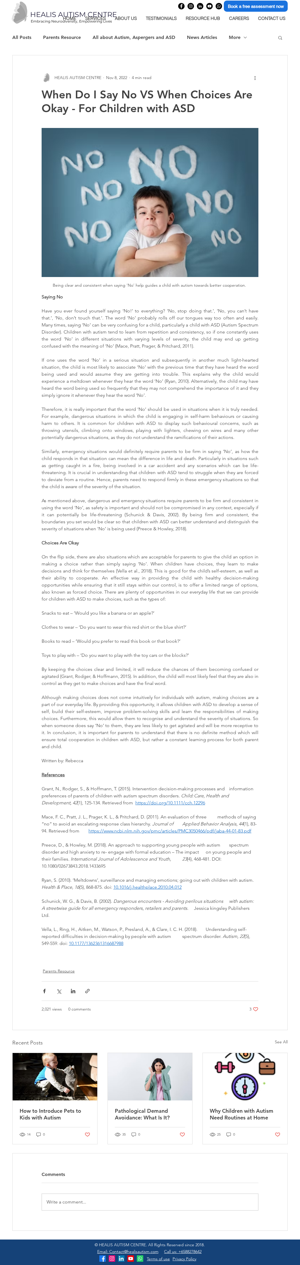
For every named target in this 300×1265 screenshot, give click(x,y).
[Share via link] (87, 991)
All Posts (21, 37)
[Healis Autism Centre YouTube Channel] (209, 6)
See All (281, 1042)
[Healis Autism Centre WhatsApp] (219, 6)
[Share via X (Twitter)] (59, 991)
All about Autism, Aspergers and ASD (134, 37)
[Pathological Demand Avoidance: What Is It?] (150, 1076)
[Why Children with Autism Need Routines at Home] (245, 1076)
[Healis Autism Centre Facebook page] (181, 6)
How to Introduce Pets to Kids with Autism (50, 1114)
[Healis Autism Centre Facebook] (102, 1258)
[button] (280, 37)
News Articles (202, 37)
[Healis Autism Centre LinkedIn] (121, 1258)
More (235, 37)
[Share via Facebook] (44, 991)
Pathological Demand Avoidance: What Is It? (142, 1114)
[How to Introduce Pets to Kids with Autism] (55, 1076)
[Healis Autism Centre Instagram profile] (191, 6)
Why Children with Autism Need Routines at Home (241, 1114)
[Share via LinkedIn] (73, 991)
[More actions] (254, 77)
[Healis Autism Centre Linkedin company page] (200, 6)
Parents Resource (62, 37)
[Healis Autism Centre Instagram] (112, 1258)
